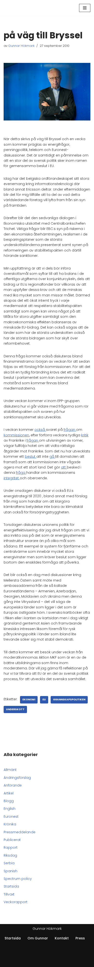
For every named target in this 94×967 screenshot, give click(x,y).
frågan (70, 429)
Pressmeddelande (19, 832)
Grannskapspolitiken (69, 699)
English (9, 808)
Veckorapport (15, 902)
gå (52, 456)
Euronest (11, 816)
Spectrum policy (18, 878)
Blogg (9, 801)
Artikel (8, 793)
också (40, 429)
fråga (21, 472)
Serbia (9, 863)
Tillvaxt (9, 894)
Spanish (10, 871)
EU (44, 699)
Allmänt (10, 769)
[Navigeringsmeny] (84, 8)
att (64, 467)
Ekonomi (28, 699)
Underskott (15, 709)
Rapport (11, 847)
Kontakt (62, 938)
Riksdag (10, 855)
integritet (12, 478)
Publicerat (12, 839)
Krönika (10, 824)
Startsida (11, 886)
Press (80, 938)
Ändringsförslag (17, 777)
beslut (30, 456)
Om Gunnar (37, 938)
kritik (84, 435)
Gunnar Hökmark (21, 46)
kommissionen (16, 435)
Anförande (13, 785)
